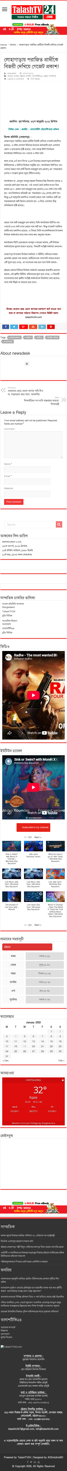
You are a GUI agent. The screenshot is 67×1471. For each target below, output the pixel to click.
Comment (9, 429)
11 (15, 1041)
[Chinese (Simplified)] (33, 512)
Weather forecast (33, 1123)
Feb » (61, 1060)
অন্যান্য (13, 44)
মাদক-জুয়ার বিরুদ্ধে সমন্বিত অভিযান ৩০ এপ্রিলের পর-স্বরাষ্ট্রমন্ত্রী (28, 1235)
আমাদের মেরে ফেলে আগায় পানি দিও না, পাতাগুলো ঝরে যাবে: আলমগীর (25, 391)
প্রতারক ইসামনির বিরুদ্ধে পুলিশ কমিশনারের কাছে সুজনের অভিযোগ (30, 1311)
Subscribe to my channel (35, 827)
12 (24, 1041)
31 (7, 1056)
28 (42, 1051)
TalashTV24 (24, 1457)
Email (8, 476)
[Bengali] (15, 512)
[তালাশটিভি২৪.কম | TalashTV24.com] (34, 11)
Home (3, 44)
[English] (50, 512)
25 (15, 1051)
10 (7, 1041)
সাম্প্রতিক (52, 76)
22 (51, 1046)
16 (60, 1041)
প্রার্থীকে (39, 337)
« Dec (6, 1060)
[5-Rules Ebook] (33, 28)
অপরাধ (16, 76)
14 (42, 1041)
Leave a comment (16, 78)
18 (15, 1046)
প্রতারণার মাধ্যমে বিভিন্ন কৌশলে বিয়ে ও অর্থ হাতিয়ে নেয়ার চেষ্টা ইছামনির (32, 1296)
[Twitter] (31, 1462)
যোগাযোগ (5, 1334)
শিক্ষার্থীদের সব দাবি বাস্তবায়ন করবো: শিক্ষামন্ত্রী (41, 401)
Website (8, 488)
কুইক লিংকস (6, 1337)
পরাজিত (28, 337)
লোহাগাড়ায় (8, 341)
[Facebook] (28, 1462)
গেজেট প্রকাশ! (14, 337)
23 (60, 1046)
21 (42, 1046)
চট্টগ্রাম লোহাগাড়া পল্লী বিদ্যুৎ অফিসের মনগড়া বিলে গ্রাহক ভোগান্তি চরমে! (32, 1247)
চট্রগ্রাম (22, 76)
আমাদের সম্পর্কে (8, 1327)
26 (24, 1051)
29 (51, 1051)
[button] (38, 837)
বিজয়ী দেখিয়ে (52, 337)
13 (33, 1041)
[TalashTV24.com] (11, 1346)
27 (33, 1051)
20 (33, 1046)
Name (8, 464)
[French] (61, 512)
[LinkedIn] (35, 1462)
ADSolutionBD (55, 1457)
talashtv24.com (33, 317)
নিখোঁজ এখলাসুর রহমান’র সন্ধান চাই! (17, 1241)
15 (51, 1041)
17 (7, 1046)
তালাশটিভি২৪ (37, 76)
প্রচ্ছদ (46, 76)
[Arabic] (5, 512)
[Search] (59, 524)
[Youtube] (38, 1462)
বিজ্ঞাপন (4, 1330)
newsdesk (11, 73)
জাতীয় (28, 76)
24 (7, 1051)
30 (60, 1051)
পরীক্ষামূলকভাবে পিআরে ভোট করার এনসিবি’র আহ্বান (24, 1261)
